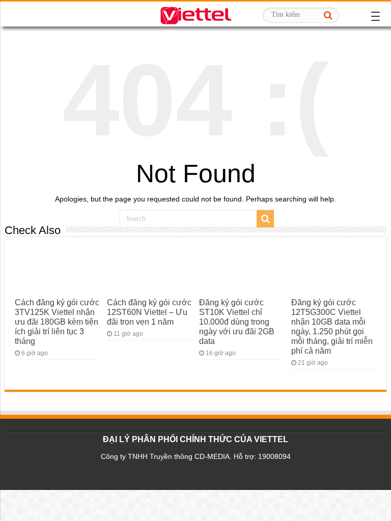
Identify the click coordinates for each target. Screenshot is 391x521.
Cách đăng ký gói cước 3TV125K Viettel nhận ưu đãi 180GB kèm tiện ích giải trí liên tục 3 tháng (57, 321)
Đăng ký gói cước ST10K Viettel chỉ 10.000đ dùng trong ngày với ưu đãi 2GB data (236, 321)
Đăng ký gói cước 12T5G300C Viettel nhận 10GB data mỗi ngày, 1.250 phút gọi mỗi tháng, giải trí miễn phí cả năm (332, 326)
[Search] (328, 15)
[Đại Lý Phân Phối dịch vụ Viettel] (195, 14)
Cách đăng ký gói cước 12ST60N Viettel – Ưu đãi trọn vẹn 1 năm (149, 312)
